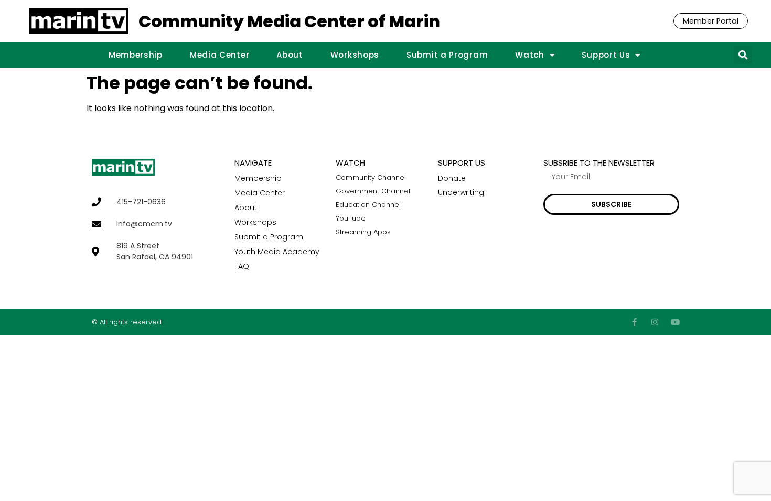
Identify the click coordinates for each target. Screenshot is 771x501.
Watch (529, 54)
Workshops (354, 54)
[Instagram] (655, 322)
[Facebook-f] (634, 322)
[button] (743, 55)
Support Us (606, 54)
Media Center (219, 54)
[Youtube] (675, 322)
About (289, 54)
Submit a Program (447, 54)
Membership (136, 54)
